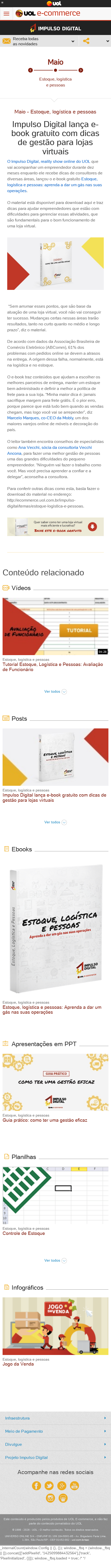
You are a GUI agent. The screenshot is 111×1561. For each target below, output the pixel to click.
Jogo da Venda (18, 1364)
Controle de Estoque (24, 1233)
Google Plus (61, 1485)
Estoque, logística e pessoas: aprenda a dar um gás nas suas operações (54, 184)
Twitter (49, 1485)
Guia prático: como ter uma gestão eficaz (45, 1120)
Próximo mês (80, 70)
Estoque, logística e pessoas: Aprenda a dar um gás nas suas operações (52, 1009)
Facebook (36, 1485)
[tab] (55, 1418)
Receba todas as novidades (25, 41)
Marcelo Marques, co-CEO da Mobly (40, 417)
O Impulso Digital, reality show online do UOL (48, 161)
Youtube (74, 1485)
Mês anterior (30, 70)
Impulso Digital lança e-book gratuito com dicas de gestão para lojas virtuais (54, 797)
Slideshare (63, 1498)
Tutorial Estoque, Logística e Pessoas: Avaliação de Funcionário (53, 666)
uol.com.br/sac (80, 1539)
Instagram (50, 1498)
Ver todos (52, 691)
